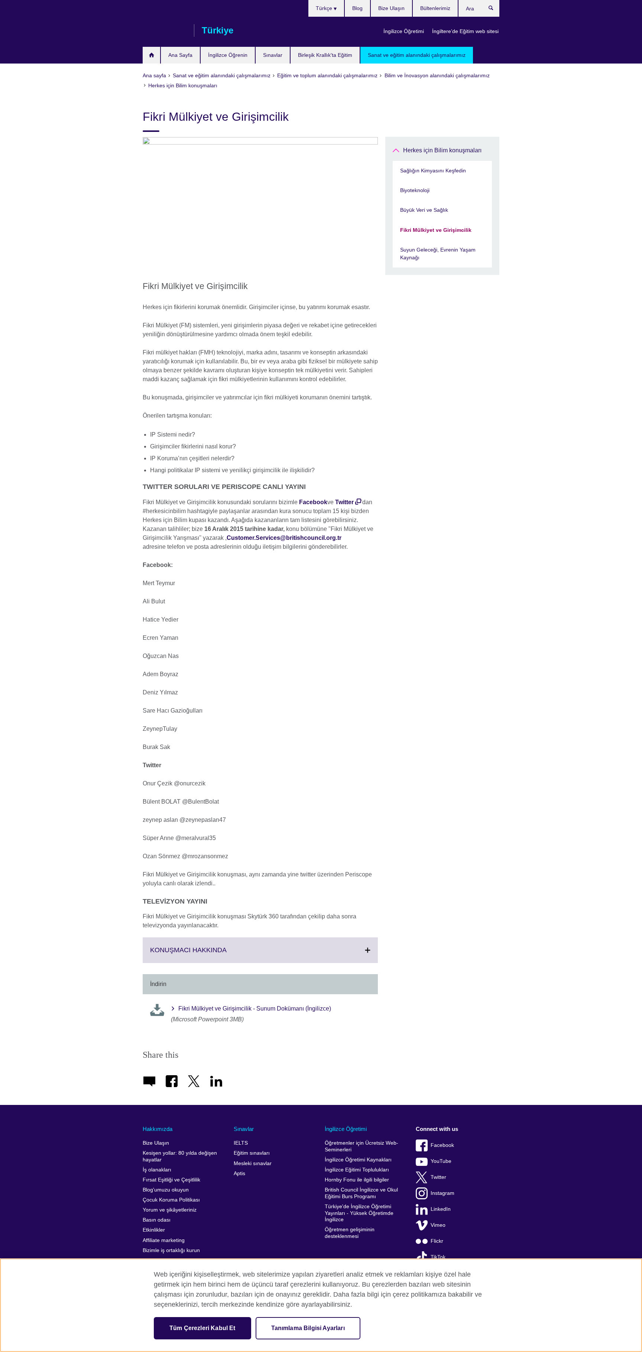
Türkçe (325, 8)
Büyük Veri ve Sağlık (424, 210)
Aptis (239, 1173)
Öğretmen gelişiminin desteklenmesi (349, 1233)
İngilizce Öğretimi (403, 31)
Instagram (442, 1193)
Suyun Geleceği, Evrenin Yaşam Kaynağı (438, 253)
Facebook (313, 502)
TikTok (438, 1257)
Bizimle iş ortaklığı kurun (171, 1250)
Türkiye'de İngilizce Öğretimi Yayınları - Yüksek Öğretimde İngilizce (359, 1213)
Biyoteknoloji (414, 190)
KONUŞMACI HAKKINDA (204, 954)
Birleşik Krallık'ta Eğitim (325, 55)
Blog (357, 8)
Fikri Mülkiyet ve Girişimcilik (435, 230)
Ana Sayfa (180, 55)
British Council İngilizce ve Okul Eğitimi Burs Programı (361, 1193)
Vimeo (438, 1225)
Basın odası (157, 1220)
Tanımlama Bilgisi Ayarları (308, 1328)
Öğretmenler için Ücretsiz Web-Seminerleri (361, 1146)
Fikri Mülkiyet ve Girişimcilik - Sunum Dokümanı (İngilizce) (254, 1008)
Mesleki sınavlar (253, 1163)
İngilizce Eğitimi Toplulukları (357, 1170)
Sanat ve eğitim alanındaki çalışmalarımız (417, 55)
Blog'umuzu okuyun (166, 1190)
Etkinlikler (154, 1230)
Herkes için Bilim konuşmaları (442, 150)
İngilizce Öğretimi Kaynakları (358, 1160)
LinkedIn (441, 1209)
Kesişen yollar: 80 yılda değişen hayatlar (180, 1156)
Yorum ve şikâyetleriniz (170, 1210)
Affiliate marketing (164, 1240)
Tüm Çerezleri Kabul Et (202, 1328)
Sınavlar (272, 55)
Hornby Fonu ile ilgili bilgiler (357, 1180)
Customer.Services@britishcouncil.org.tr (284, 538)
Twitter (344, 502)
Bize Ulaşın (391, 8)
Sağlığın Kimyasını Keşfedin (433, 171)
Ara (494, 9)
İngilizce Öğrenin (227, 55)
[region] (321, 1305)
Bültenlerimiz (435, 8)
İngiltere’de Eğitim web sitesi (465, 31)
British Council (165, 30)
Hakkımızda (157, 1129)
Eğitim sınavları (252, 1153)
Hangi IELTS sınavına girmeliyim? (151, 55)
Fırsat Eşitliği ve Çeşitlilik (171, 1180)
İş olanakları (157, 1170)
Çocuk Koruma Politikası (171, 1200)
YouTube (441, 1161)
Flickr (437, 1241)
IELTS (241, 1143)
